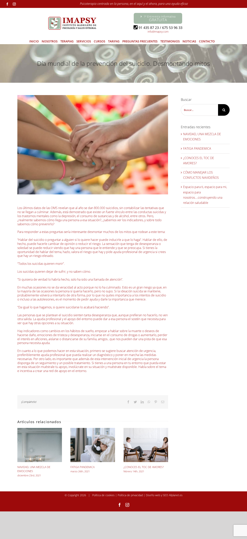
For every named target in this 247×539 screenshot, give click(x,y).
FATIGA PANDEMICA (92, 445)
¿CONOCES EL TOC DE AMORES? (146, 445)
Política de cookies (103, 495)
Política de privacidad (130, 495)
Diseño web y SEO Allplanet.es (164, 495)
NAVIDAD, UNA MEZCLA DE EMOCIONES (39, 445)
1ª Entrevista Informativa (160, 18)
